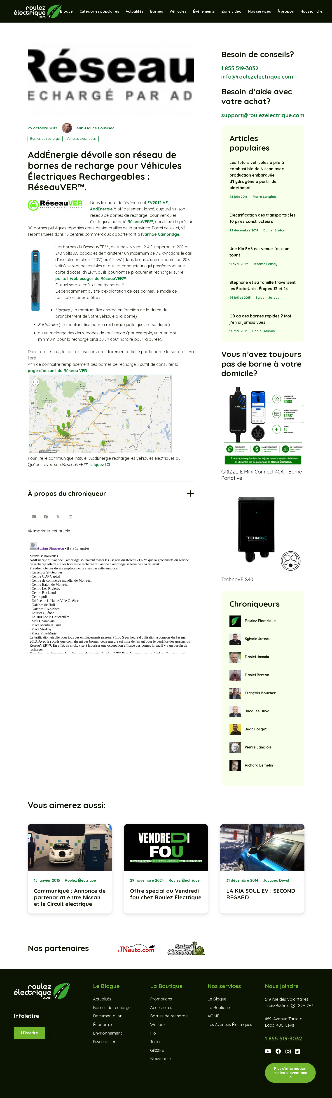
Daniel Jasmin (263, 331)
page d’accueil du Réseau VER (57, 370)
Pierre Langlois (264, 197)
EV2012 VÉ (157, 202)
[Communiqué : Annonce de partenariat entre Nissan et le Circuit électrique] (70, 869)
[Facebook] (278, 1051)
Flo (153, 1033)
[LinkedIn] (297, 1051)
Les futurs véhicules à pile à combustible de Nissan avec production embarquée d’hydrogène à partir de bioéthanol (256, 175)
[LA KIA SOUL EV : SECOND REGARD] (262, 869)
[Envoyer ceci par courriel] (34, 517)
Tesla (155, 1041)
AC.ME (213, 1016)
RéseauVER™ (140, 221)
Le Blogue (217, 999)
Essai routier (104, 1041)
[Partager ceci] (46, 517)
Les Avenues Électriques (230, 1024)
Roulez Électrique (260, 620)
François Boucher (260, 693)
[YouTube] (268, 1051)
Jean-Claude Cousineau (96, 128)
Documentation (107, 1016)
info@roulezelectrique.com (257, 76)
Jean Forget (256, 729)
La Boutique (219, 1007)
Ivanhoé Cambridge (160, 234)
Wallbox (158, 1024)
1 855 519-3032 (239, 68)
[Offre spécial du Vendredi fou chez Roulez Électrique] (166, 869)
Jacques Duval (257, 711)
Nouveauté (160, 1058)
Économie (102, 1024)
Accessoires (161, 1007)
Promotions (161, 999)
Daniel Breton (274, 230)
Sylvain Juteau (268, 298)
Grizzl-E (157, 1050)
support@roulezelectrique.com (262, 115)
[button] (188, 11)
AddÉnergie (101, 209)
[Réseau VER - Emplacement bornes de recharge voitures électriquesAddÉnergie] (100, 452)
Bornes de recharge (112, 1007)
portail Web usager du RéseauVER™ (90, 278)
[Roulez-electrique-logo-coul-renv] (37, 11)
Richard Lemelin (259, 765)
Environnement (107, 1033)
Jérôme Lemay (265, 264)
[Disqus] (111, 597)
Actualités (102, 999)
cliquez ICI (100, 464)
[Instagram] (288, 1052)
